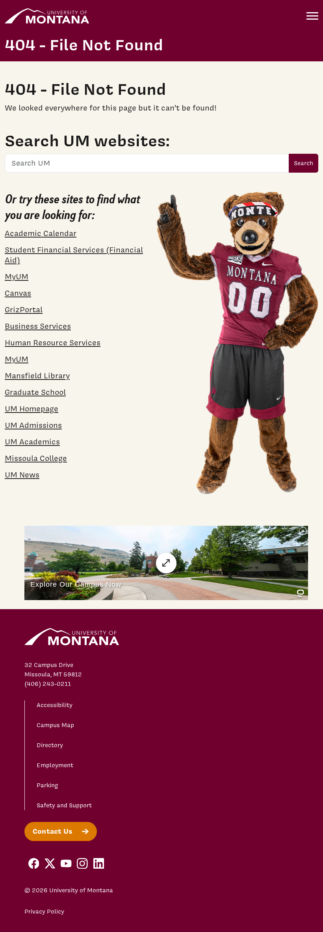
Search (303, 163)
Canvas (18, 293)
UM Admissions (33, 425)
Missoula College (36, 458)
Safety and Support (64, 805)
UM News (22, 475)
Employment (55, 765)
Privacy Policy (44, 911)
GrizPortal (24, 309)
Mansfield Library (37, 375)
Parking (47, 785)
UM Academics (32, 442)
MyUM (16, 276)
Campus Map (55, 725)
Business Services (38, 326)
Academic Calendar (40, 233)
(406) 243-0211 (47, 684)
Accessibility (54, 705)
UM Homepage (31, 408)
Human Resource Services (52, 342)
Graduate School (35, 392)
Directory (50, 745)
